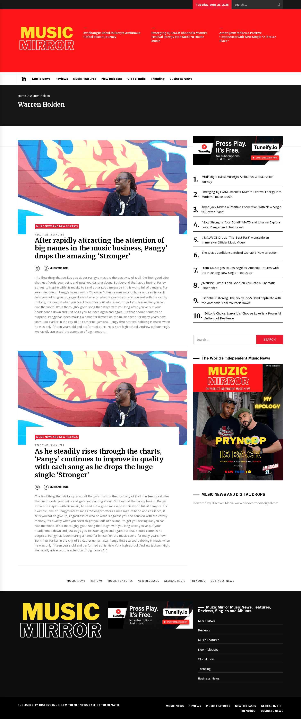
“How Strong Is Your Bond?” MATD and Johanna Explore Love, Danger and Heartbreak (240, 224)
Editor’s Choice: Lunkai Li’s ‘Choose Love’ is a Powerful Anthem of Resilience (242, 315)
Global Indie (136, 79)
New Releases (111, 79)
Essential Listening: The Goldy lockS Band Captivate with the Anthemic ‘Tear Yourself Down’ (241, 300)
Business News (181, 79)
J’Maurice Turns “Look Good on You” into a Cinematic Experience (238, 285)
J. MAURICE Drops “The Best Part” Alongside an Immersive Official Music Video (235, 239)
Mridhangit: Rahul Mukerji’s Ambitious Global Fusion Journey (111, 35)
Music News (41, 79)
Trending (158, 79)
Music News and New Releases (57, 226)
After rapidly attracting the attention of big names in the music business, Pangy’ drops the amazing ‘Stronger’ (101, 248)
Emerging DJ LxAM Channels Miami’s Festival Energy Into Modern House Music (179, 37)
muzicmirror (59, 268)
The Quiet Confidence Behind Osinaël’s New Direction (239, 252)
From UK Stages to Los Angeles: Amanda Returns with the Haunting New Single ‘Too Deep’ (239, 270)
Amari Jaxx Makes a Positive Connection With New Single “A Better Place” (247, 37)
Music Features (84, 79)
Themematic (110, 705)
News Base (88, 705)
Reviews (61, 79)
